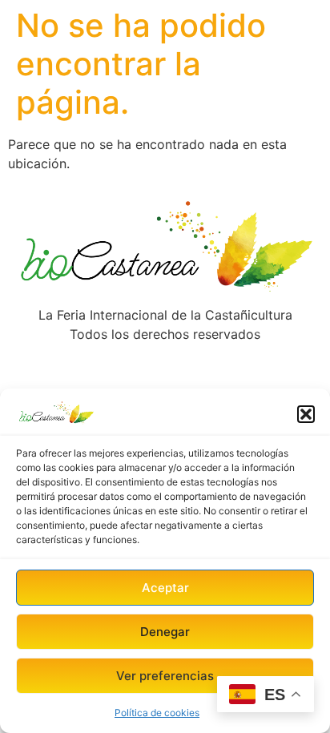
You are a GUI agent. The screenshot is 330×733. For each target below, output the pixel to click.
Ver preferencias (165, 675)
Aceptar (165, 587)
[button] (306, 414)
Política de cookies (157, 713)
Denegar (165, 631)
